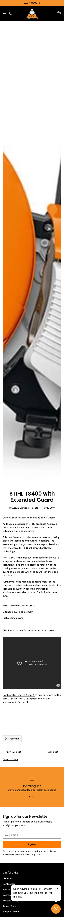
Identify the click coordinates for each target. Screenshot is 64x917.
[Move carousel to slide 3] (34, 796)
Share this (13, 738)
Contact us (9, 883)
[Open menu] (4, 13)
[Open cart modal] (58, 13)
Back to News (10, 759)
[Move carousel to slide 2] (32, 796)
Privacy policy (10, 900)
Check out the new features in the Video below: (29, 630)
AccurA (51, 523)
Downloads (9, 894)
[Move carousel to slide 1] (29, 796)
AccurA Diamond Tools (34, 517)
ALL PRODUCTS (32, 2)
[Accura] (32, 13)
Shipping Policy (11, 911)
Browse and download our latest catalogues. (32, 789)
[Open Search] (11, 13)
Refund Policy (10, 906)
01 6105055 (30, 698)
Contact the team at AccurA (19, 695)
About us (8, 878)
